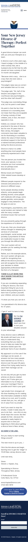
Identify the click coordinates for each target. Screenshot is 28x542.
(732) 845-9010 (4, 11)
